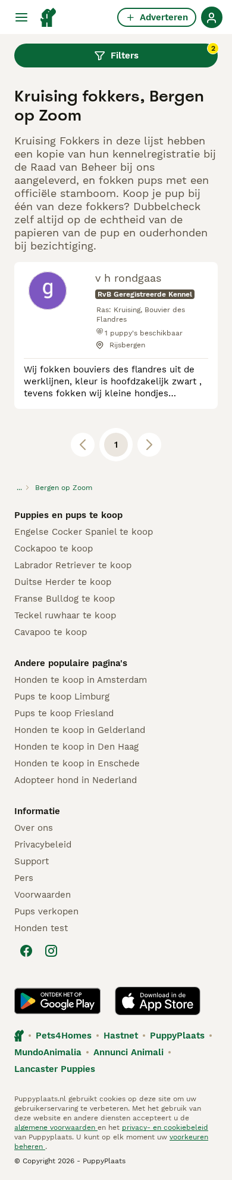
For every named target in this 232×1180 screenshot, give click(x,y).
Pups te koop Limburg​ (61, 696)
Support (31, 861)
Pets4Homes (64, 1035)
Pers (23, 878)
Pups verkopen (46, 911)
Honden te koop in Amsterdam (80, 679)
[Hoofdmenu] (21, 17)
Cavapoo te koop (50, 632)
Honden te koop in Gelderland (79, 730)
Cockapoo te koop (53, 548)
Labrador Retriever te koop (72, 565)
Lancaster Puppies (54, 1069)
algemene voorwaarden (56, 1127)
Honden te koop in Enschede (77, 763)
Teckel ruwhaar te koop (65, 615)
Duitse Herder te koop (62, 582)
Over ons (33, 827)
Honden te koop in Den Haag (76, 746)
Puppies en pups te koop (68, 515)
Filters (163, 52)
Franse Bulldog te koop (64, 598)
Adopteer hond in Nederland (75, 780)
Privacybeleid (42, 844)
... (19, 487)
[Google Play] (57, 1001)
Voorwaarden (42, 894)
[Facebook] (26, 951)
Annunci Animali (128, 1052)
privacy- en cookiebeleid (165, 1127)
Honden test (41, 928)
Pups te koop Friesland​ (64, 713)
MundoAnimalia (47, 1052)
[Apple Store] (157, 1001)
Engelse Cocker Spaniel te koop (83, 531)
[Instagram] (51, 951)
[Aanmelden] (211, 17)
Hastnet (121, 1035)
